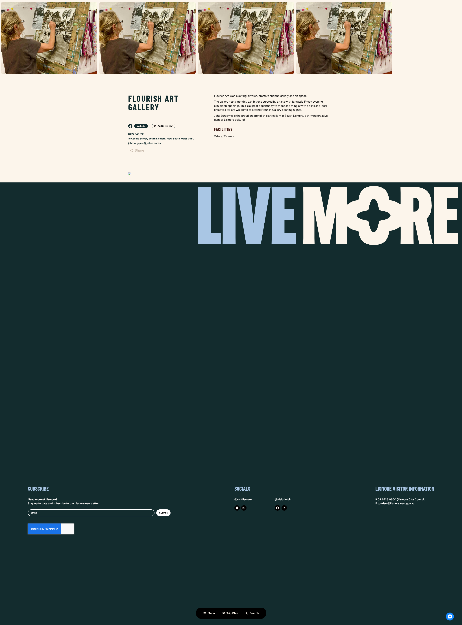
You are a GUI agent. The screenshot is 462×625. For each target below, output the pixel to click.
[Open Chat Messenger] (450, 616)
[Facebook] (237, 508)
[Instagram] (244, 508)
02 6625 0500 (387, 499)
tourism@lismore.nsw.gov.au (396, 503)
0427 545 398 (136, 134)
